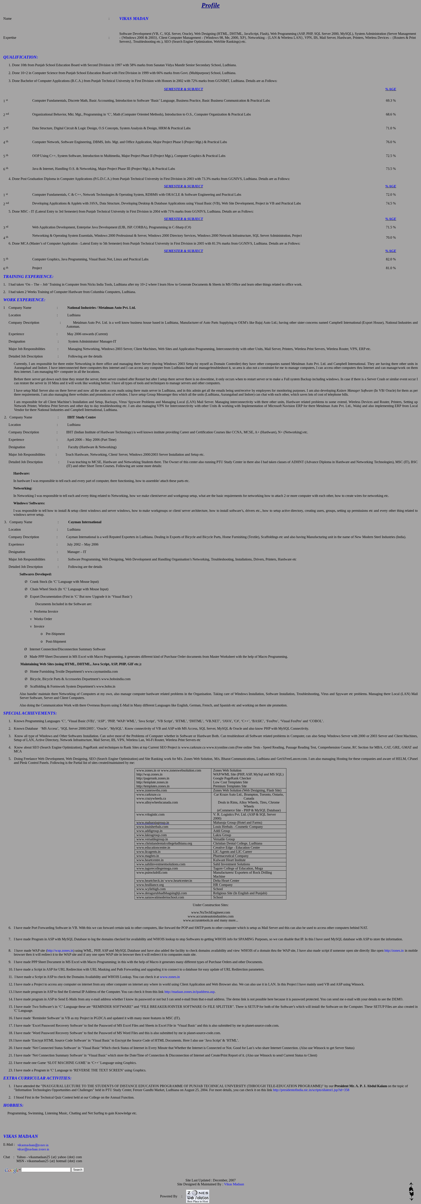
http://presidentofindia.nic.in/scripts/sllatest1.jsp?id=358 (311, 1090)
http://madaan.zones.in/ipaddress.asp (189, 992)
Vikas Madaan (234, 1184)
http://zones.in (394, 950)
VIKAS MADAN (133, 18)
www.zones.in (170, 977)
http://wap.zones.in (60, 950)
